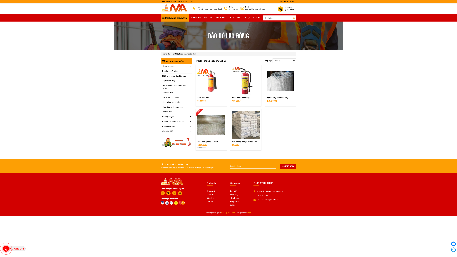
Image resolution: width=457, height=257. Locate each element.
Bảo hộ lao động (168, 66)
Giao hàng (234, 194)
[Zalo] (453, 249)
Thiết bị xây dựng (168, 126)
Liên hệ (256, 18)
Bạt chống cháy (169, 81)
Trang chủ (196, 18)
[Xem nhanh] (211, 81)
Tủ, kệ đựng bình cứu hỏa (173, 107)
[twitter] (168, 193)
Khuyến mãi (234, 202)
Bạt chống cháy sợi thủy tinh (244, 142)
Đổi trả (232, 205)
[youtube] (180, 193)
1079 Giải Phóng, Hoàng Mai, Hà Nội (209, 9)
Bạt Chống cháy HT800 (207, 142)
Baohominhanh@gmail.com (255, 9)
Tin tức (246, 18)
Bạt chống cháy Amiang (277, 97)
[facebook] (163, 193)
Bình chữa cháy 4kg (241, 97)
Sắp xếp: (268, 61)
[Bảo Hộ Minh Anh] (174, 8)
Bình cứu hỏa (168, 93)
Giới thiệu (208, 18)
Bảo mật (233, 191)
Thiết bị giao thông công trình (173, 121)
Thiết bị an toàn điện (170, 71)
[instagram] (174, 193)
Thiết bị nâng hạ (168, 117)
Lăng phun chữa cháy (171, 102)
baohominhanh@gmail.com (268, 199)
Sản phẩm (220, 18)
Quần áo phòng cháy (171, 97)
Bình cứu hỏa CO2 (205, 97)
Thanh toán (234, 18)
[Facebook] (453, 244)
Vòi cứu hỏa (167, 112)
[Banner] (176, 142)
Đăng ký (293, 1)
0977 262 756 (233, 9)
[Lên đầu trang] (453, 178)
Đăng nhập (284, 1)
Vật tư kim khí (167, 131)
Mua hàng (211, 102)
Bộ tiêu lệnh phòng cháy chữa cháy (174, 87)
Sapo (249, 213)
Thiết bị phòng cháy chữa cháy (174, 76)
